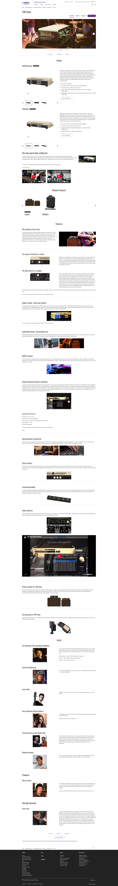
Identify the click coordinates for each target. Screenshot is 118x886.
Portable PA (24, 869)
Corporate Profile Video (83, 856)
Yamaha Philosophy (82, 859)
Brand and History (82, 862)
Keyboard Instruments (26, 856)
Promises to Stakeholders (83, 861)
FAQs (61, 856)
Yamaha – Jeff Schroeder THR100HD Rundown (69, 658)
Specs (77, 16)
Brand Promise (81, 858)
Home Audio (24, 871)
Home (23, 7)
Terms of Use (29, 883)
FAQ (23, 430)
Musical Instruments (28, 7)
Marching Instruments (26, 866)
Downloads (47, 4)
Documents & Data (63, 865)
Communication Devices (26, 874)
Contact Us (62, 855)
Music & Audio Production (26, 858)
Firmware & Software (63, 864)
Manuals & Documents (64, 862)
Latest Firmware (25, 167)
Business (92, 1)
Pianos (23, 855)
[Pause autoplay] (66, 50)
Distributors (67, 1)
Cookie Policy (41, 883)
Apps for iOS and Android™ (27, 875)
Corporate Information (83, 855)
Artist (67, 54)
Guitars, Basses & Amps (39, 2)
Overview (71, 16)
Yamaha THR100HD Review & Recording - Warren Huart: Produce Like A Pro (76, 791)
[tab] (52, 50)
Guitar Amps (49, 7)
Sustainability (81, 865)
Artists (41, 4)
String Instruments (25, 864)
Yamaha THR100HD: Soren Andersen (67, 718)
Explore (54, 4)
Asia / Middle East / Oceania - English (83, 1)
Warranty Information (63, 859)
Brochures (62, 861)
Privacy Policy (35, 883)
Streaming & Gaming (26, 872)
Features (59, 54)
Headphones (24, 868)
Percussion (24, 865)
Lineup (50, 54)
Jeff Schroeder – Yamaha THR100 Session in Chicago (71, 656)
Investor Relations (82, 864)
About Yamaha (81, 852)
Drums (23, 861)
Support (71, 1)
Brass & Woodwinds (25, 862)
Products (36, 4)
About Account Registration (65, 858)
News (42, 852)
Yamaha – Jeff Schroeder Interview (66, 660)
